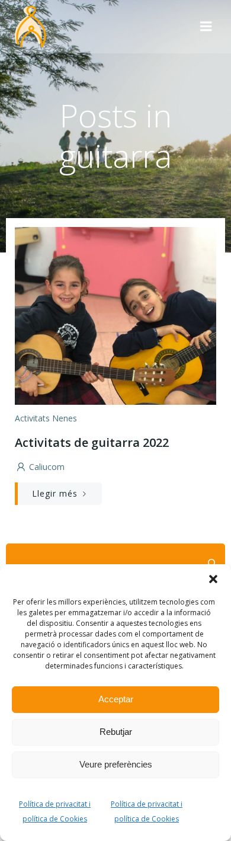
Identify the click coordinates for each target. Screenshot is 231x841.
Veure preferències (115, 764)
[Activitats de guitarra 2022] (115, 314)
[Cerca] (211, 563)
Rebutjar (116, 732)
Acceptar (115, 699)
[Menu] (206, 27)
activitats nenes (46, 418)
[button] (213, 579)
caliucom (47, 466)
